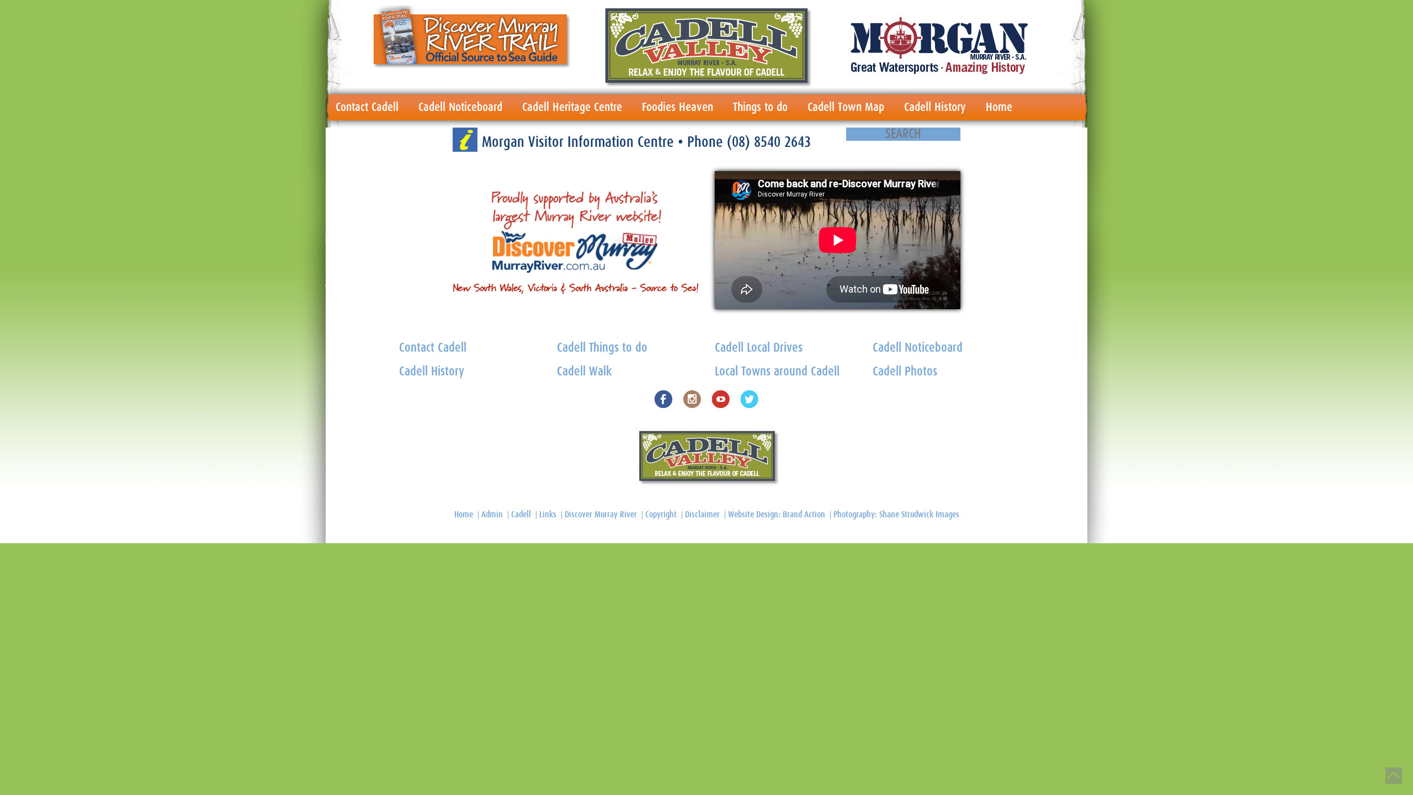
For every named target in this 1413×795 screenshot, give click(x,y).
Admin (492, 514)
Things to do (760, 107)
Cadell (521, 514)
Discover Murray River (601, 514)
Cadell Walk (584, 371)
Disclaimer (702, 514)
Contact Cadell (367, 107)
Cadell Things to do (602, 348)
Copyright (661, 514)
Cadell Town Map (846, 107)
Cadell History (935, 107)
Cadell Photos (905, 371)
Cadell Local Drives (759, 348)
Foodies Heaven (677, 107)
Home (999, 107)
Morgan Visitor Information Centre (580, 142)
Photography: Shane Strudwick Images (896, 514)
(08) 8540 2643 (769, 142)
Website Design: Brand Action (776, 514)
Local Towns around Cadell (777, 371)
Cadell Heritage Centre (572, 107)
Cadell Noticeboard (460, 107)
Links (547, 514)
